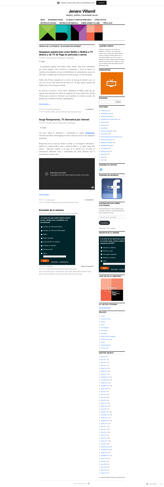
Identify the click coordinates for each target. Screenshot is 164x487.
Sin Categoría (104, 148)
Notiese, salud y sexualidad (108, 336)
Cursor (103, 325)
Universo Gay (104, 348)
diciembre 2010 (105, 447)
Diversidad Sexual (55, 20)
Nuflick (53, 112)
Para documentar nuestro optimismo (110, 137)
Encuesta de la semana (51, 210)
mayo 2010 (104, 467)
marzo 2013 (104, 368)
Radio (41, 274)
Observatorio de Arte (106, 339)
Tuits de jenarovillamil (104, 308)
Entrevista (103, 125)
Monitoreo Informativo (107, 131)
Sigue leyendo (44, 104)
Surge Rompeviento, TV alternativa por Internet (64, 119)
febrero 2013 (104, 371)
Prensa (89, 271)
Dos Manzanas (105, 327)
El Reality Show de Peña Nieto (79, 20)
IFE (66, 271)
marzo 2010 (104, 473)
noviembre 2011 (105, 415)
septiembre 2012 (105, 386)
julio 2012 (103, 391)
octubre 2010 (104, 452)
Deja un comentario (72, 213)
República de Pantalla (68, 23)
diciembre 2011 (105, 412)
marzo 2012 (104, 403)
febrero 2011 (104, 441)
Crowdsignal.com (64, 261)
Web (102, 160)
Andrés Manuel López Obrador (55, 269)
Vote (45, 261)
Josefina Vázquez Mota (74, 271)
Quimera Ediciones (106, 345)
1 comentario (70, 58)
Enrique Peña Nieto (49, 271)
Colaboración (104, 110)
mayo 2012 (104, 397)
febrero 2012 (104, 406)
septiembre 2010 (105, 455)
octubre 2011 (104, 417)
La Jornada (104, 333)
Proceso (103, 342)
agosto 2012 (104, 388)
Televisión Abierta (49, 274)
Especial (103, 128)
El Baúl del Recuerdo (106, 116)
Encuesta (50, 266)
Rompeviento (89, 133)
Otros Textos (100, 20)
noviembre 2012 (105, 380)
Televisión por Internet (74, 112)
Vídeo (76, 202)
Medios (48, 202)
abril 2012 (103, 400)
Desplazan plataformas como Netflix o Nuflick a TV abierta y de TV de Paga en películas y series (66, 53)
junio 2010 (104, 464)
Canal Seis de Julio (106, 319)
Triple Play (107, 23)
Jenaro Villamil (82, 11)
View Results (54, 261)
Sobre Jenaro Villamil (90, 23)
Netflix (48, 112)
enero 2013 (104, 374)
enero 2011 (104, 444)
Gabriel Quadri (59, 271)
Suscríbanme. (104, 223)
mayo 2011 (104, 432)
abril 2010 (103, 470)
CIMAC (103, 322)
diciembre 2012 (105, 377)
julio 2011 (103, 426)
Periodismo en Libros (106, 139)
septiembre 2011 (105, 420)
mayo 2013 (104, 362)
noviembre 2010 (105, 449)
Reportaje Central (48, 23)
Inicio (42, 20)
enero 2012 (104, 409)
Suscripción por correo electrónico (109, 204)
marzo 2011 (104, 438)
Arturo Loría (61, 58)
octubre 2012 (104, 383)
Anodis (103, 316)
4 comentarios (71, 123)
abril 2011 (103, 435)
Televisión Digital (61, 112)
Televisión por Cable (61, 274)
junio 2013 (104, 359)
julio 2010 (103, 461)
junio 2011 (104, 429)
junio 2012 (104, 394)
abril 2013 (103, 365)
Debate (67, 269)
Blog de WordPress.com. (80, 483)
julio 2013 (103, 356)
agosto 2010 (104, 458)
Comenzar (101, 3)
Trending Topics (105, 151)
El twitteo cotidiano (108, 304)
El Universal (104, 330)
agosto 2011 (104, 423)
